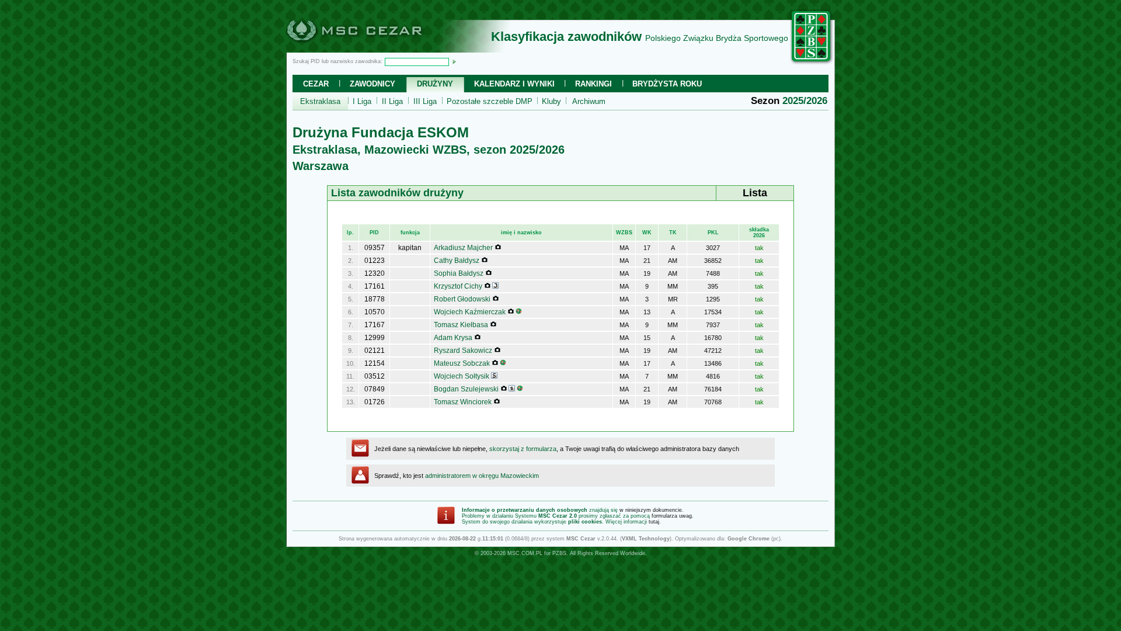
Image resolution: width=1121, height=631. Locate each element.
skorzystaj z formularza (522, 448)
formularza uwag (672, 516)
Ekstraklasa (320, 101)
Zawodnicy (372, 83)
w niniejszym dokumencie (650, 510)
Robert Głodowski (462, 299)
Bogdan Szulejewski (466, 389)
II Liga (392, 101)
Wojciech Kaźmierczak (470, 312)
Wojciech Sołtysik (461, 376)
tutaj (654, 522)
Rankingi (593, 83)
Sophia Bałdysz (458, 273)
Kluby (551, 101)
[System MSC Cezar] (373, 49)
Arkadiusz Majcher (463, 248)
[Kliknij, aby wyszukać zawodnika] (454, 61)
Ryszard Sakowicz (463, 350)
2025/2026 (804, 100)
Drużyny (435, 83)
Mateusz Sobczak (462, 363)
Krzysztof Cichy (458, 286)
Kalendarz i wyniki (514, 83)
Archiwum (588, 101)
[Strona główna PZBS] (811, 62)
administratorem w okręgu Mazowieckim (482, 475)
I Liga (362, 101)
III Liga (425, 101)
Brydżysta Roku (667, 83)
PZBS (559, 553)
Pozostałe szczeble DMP (489, 101)
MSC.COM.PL (524, 553)
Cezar (316, 83)
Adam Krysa (453, 338)
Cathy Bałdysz (456, 260)
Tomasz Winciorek (463, 402)
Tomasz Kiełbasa (461, 325)
